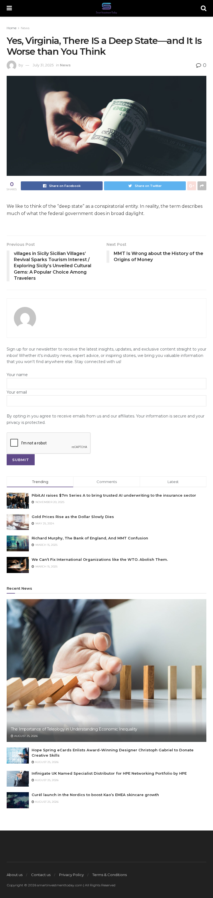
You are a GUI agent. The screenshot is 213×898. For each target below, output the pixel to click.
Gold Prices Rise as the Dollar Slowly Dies (73, 516)
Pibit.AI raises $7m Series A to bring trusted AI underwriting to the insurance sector (114, 495)
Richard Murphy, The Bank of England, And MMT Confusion (90, 538)
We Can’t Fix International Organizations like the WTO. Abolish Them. (100, 559)
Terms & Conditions (109, 874)
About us (14, 874)
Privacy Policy (71, 874)
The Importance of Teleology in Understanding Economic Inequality (74, 729)
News (25, 28)
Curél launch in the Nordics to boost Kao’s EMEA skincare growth (95, 794)
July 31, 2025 (43, 65)
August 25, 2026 (25, 736)
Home (11, 28)
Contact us (40, 874)
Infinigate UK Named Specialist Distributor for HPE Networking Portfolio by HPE (109, 773)
